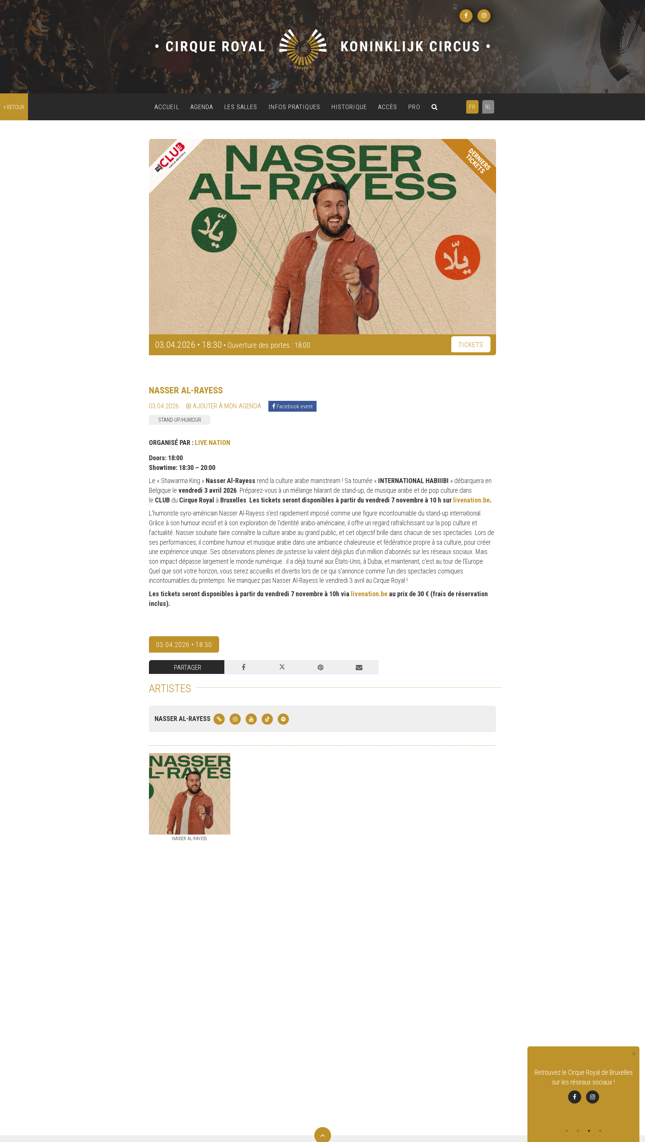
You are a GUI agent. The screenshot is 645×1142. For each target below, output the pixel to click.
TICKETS (470, 345)
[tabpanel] (583, 1086)
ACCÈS (388, 107)
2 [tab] (578, 1131)
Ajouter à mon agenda (226, 406)
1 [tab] (566, 1131)
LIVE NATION (212, 442)
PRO (414, 107)
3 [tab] (589, 1131)
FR (472, 107)
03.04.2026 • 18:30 (184, 645)
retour (15, 107)
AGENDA (202, 107)
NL (488, 107)
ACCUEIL (167, 107)
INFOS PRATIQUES (294, 107)
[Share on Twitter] (282, 667)
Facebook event (294, 406)
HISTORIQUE (349, 107)
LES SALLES (240, 107)
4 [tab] (600, 1131)
